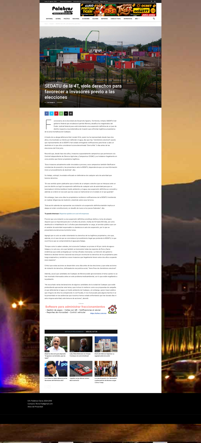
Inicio (46, 24)
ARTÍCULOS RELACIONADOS (74, 331)
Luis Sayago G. (51, 102)
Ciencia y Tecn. (116, 19)
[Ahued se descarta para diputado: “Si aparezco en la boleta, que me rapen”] (56, 344)
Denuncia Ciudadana (66, 1)
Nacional (76, 19)
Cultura (95, 19)
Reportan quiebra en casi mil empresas (74, 214)
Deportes (104, 19)
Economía (85, 19)
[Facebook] (151, 1)
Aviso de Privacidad (35, 407)
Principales (53, 81)
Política (67, 19)
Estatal (58, 19)
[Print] (71, 113)
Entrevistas (128, 19)
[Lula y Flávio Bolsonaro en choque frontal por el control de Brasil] (81, 344)
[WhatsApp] (61, 113)
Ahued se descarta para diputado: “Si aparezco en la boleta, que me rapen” (55, 356)
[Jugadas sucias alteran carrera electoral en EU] (81, 369)
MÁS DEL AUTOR (91, 331)
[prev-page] (46, 386)
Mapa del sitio (104, 1)
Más (136, 19)
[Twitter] (154, 1)
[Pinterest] (56, 113)
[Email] (66, 113)
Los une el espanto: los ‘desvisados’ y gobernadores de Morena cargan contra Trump (106, 380)
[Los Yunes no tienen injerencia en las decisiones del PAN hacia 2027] (56, 369)
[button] (153, 19)
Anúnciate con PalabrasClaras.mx (82, 1)
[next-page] (49, 386)
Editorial (49, 19)
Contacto (95, 1)
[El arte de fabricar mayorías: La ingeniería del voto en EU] (106, 344)
